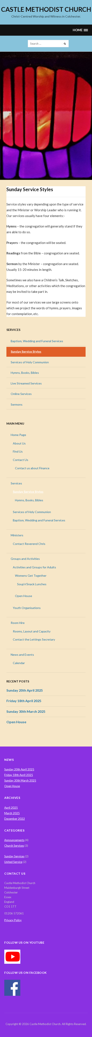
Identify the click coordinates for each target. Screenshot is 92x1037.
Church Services (14, 845)
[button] (80, 30)
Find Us (18, 451)
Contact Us (20, 460)
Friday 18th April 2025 (23, 701)
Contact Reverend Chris (29, 544)
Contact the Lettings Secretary (34, 639)
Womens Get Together (30, 575)
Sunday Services (14, 856)
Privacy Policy (13, 920)
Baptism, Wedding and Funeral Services (37, 341)
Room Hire (18, 623)
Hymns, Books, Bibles (25, 372)
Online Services (21, 394)
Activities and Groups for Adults (34, 567)
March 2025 (12, 813)
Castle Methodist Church (46, 9)
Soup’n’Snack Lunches (31, 584)
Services (13, 329)
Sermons (16, 404)
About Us (19, 443)
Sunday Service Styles (26, 351)
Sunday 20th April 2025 (24, 690)
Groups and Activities (25, 558)
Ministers (17, 535)
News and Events (22, 654)
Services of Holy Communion (30, 362)
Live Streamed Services (26, 383)
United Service (13, 862)
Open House (23, 596)
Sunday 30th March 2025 (25, 711)
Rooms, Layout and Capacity (31, 631)
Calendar (19, 663)
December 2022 (14, 818)
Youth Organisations (27, 608)
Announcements (14, 840)
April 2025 (11, 807)
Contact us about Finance (32, 468)
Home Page (18, 435)
